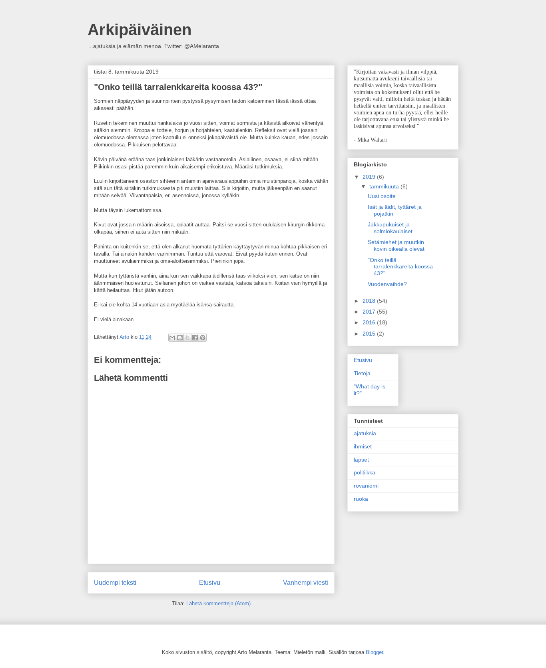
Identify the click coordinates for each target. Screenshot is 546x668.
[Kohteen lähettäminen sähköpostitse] (172, 338)
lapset (361, 459)
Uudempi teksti (115, 582)
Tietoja (362, 373)
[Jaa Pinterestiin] (203, 338)
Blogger (374, 652)
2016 (370, 322)
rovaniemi (366, 485)
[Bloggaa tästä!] (180, 338)
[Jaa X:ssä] (187, 338)
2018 (370, 301)
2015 (370, 333)
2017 (370, 311)
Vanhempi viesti (305, 582)
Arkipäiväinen (139, 29)
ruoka (361, 499)
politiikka (364, 472)
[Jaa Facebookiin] (195, 338)
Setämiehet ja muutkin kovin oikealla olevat (396, 245)
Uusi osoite (382, 196)
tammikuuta (385, 186)
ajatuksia (365, 433)
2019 (370, 177)
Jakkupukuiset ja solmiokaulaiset (390, 227)
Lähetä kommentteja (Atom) (218, 603)
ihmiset (363, 446)
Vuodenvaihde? (387, 284)
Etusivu (209, 582)
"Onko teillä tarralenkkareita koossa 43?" (400, 267)
